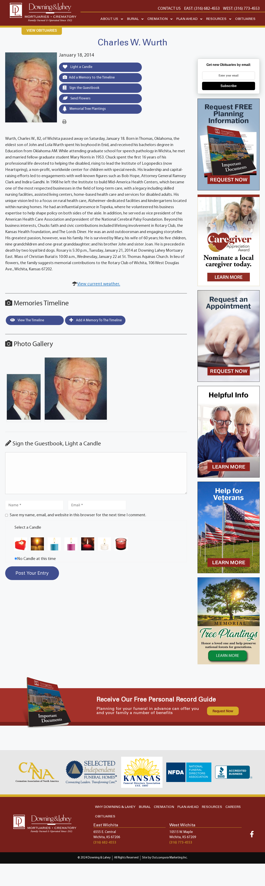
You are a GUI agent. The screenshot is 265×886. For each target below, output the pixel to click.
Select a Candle (27, 528)
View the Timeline (30, 320)
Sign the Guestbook (84, 88)
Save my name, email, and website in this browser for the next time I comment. (78, 515)
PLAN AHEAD (187, 19)
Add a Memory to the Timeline (92, 77)
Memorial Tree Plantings (87, 109)
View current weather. (98, 284)
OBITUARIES (245, 19)
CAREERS (233, 807)
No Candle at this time (36, 559)
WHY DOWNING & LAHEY (115, 807)
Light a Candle (81, 67)
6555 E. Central (104, 832)
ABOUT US (109, 19)
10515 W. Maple (181, 832)
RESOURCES (216, 19)
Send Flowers (80, 98)
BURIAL (133, 19)
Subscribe (228, 86)
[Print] (64, 122)
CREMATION (157, 19)
